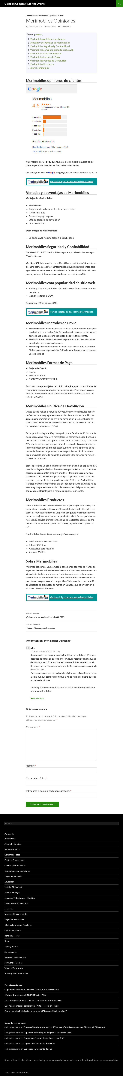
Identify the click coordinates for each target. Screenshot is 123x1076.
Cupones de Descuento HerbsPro (39, 1043)
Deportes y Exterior (13, 876)
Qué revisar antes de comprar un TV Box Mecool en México (32, 1005)
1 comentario (65, 26)
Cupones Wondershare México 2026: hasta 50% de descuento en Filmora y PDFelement (64, 1027)
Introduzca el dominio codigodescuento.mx (48, 790)
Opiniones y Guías (56, 15)
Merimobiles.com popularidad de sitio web (52, 49)
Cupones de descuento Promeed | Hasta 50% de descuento (31, 989)
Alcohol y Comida (12, 844)
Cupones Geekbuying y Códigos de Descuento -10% (47, 1032)
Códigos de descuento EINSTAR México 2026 (25, 995)
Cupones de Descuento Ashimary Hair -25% (44, 1038)
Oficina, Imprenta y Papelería (18, 925)
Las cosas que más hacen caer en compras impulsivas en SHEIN (33, 1000)
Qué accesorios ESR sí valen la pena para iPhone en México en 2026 (35, 1011)
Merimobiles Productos (42, 64)
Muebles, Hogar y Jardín (15, 914)
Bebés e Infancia (12, 849)
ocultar (38, 34)
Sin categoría (10, 952)
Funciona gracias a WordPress (16, 1072)
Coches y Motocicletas (15, 865)
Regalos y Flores (12, 935)
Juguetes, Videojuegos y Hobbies (19, 898)
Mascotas (8, 908)
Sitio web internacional (15, 957)
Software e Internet (13, 962)
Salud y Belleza (11, 946)
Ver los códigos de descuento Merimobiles (71, 181)
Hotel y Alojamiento (13, 887)
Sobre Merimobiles (39, 67)
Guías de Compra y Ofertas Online (24, 3)
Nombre (31, 765)
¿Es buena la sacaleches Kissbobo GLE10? (45, 615)
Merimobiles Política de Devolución (48, 60)
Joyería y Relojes (12, 892)
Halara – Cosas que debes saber (40, 626)
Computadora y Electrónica (37, 15)
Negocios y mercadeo (14, 919)
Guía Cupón (51, 26)
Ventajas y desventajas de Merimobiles (50, 42)
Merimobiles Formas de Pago (45, 57)
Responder (38, 698)
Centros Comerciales (14, 860)
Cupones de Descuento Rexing (38, 1048)
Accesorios (9, 838)
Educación (9, 881)
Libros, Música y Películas (16, 903)
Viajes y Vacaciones (13, 968)
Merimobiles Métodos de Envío (46, 53)
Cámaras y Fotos (12, 854)
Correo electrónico (36, 778)
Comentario (33, 727)
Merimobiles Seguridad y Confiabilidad (50, 46)
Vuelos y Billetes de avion (16, 973)
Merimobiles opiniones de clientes (47, 39)
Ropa (6, 941)
